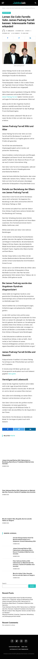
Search (4, 583)
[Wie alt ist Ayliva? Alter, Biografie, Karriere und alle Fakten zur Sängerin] (19, 507)
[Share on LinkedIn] (30, 38)
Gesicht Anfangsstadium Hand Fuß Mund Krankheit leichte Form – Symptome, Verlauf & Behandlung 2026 (24, 539)
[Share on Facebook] (7, 38)
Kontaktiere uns (14, 646)
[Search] (35, 3)
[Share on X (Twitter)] (19, 38)
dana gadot (12, 374)
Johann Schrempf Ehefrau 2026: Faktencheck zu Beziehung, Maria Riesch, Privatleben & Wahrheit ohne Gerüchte (18, 462)
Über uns (24, 646)
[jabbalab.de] (19, 3)
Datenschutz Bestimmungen (19, 649)
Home (3, 8)
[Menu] (3, 3)
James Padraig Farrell (9, 97)
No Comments (16, 33)
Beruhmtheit (6, 12)
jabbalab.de (11, 30)
